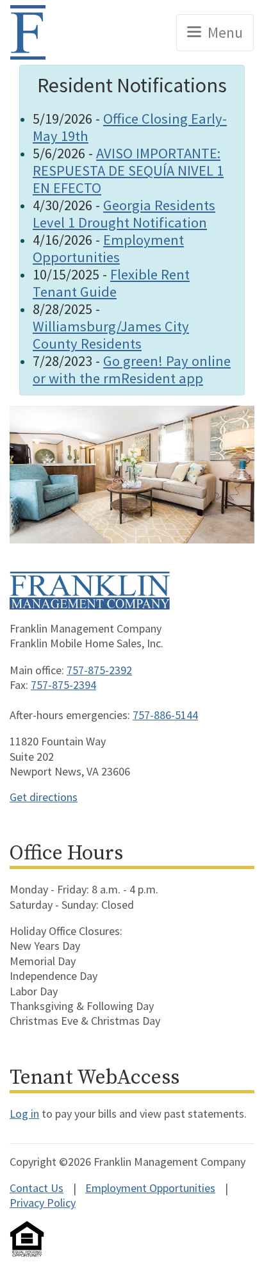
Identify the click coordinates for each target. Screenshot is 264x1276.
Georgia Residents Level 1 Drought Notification (124, 213)
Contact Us (36, 1188)
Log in (24, 1113)
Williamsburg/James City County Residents (111, 334)
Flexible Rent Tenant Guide (111, 283)
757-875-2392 (99, 670)
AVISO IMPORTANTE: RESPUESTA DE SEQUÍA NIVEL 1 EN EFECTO (128, 170)
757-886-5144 (165, 715)
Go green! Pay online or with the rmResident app (132, 369)
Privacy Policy (43, 1202)
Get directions (44, 797)
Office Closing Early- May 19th (130, 127)
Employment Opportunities (108, 248)
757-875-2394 (63, 684)
